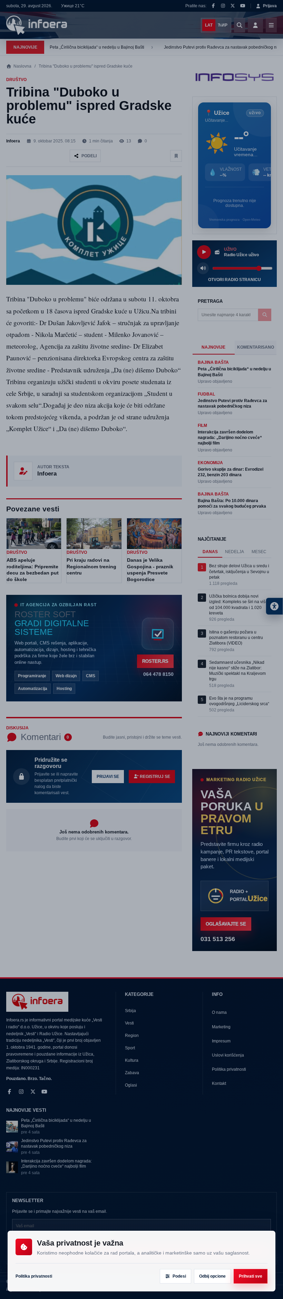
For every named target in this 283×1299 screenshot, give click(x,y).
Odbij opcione (212, 1276)
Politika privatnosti (34, 1276)
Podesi (179, 1276)
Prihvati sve (250, 1276)
